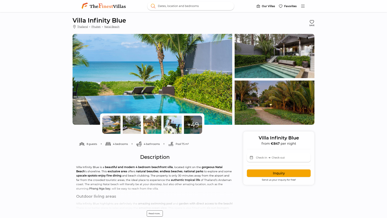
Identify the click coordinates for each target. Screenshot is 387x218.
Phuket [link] (96, 26)
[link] (104, 6)
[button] (265, 6)
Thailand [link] (82, 26)
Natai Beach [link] (111, 26)
